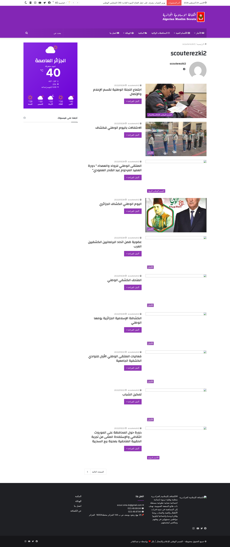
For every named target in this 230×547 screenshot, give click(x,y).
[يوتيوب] (197, 528)
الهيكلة (128, 33)
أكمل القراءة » (132, 101)
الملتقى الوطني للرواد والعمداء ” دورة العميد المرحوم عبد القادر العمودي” (115, 168)
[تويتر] (201, 528)
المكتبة (141, 33)
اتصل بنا (113, 33)
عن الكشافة (75, 511)
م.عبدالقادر (136, 541)
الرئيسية (201, 44)
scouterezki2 (178, 63)
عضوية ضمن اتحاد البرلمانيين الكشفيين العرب (115, 244)
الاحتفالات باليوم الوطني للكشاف (118, 128)
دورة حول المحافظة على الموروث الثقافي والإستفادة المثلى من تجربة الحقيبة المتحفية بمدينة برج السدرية (116, 437)
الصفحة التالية (98, 471)
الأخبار (199, 33)
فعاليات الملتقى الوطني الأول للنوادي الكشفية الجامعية (115, 358)
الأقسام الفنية (182, 33)
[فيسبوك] (205, 528)
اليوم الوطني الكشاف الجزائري (120, 204)
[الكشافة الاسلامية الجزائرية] (184, 17)
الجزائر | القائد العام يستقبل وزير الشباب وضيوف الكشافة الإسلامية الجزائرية (132, 2)
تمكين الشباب (132, 394)
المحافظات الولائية (159, 33)
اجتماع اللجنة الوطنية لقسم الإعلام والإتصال (117, 92)
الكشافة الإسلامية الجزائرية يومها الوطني (118, 320)
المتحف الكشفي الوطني (124, 280)
